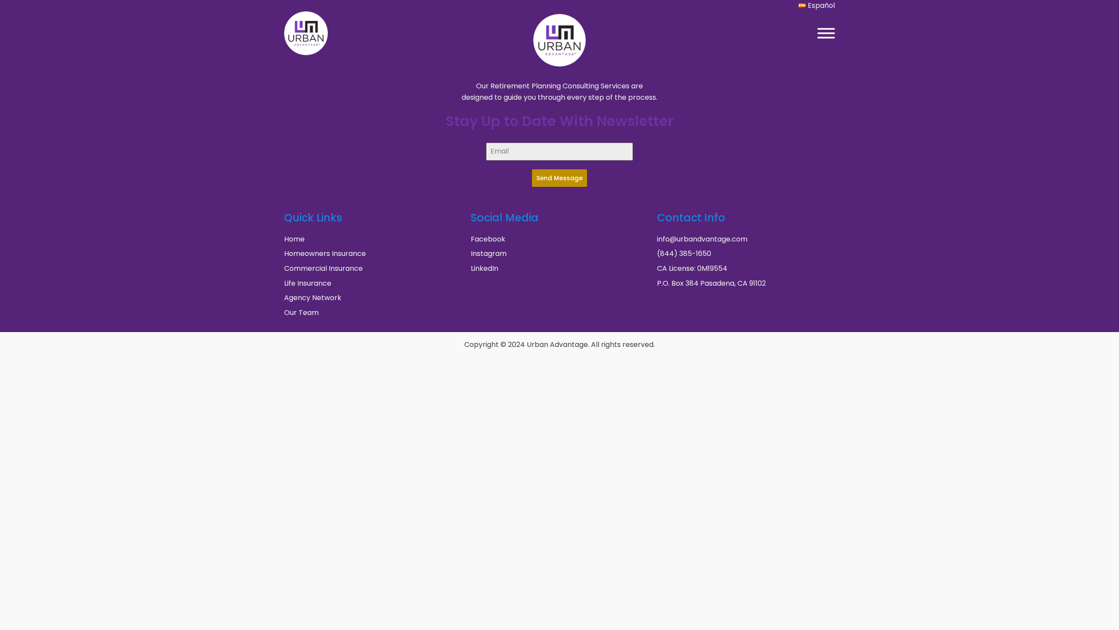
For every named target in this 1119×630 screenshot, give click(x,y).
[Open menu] (826, 33)
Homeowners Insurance (325, 253)
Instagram (489, 253)
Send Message (559, 178)
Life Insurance (307, 283)
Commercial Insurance (323, 268)
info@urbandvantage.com (702, 239)
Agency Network (312, 298)
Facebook (488, 239)
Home (294, 239)
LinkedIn (484, 268)
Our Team (301, 313)
